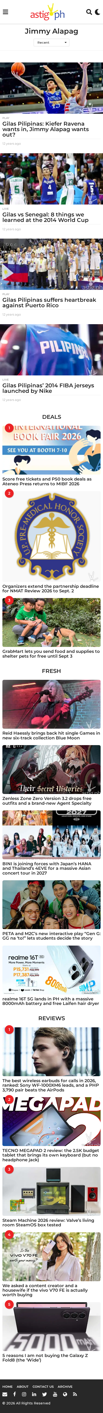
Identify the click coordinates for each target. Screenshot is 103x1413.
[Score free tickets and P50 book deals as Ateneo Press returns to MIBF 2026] (51, 450)
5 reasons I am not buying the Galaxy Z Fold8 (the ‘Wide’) (45, 1358)
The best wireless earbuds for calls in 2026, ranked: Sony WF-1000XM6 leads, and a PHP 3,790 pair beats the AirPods (50, 1085)
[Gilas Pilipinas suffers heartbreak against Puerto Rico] (51, 264)
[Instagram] (24, 1394)
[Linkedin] (34, 1394)
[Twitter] (44, 1394)
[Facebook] (14, 1394)
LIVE (5, 208)
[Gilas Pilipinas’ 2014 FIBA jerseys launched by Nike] (51, 349)
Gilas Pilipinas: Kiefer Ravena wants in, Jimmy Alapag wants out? (45, 129)
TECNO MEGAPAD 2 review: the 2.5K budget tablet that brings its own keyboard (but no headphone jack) (50, 1155)
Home (7, 1386)
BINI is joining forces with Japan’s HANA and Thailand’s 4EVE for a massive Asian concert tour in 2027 (46, 868)
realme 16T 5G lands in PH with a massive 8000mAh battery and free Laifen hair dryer (50, 1001)
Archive (65, 1386)
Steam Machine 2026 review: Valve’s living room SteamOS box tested (48, 1223)
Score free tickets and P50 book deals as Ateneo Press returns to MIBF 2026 (47, 481)
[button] (5, 12)
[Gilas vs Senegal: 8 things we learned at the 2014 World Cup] (51, 179)
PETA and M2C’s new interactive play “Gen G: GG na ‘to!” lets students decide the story (51, 936)
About (23, 1386)
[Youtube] (55, 1394)
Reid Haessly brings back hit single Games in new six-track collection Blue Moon (51, 735)
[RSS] (75, 1394)
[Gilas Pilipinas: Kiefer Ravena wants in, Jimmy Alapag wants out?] (51, 88)
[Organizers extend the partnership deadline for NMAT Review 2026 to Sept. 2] (51, 536)
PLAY (5, 118)
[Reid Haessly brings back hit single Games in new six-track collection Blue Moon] (51, 704)
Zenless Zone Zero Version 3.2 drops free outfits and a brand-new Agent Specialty (47, 801)
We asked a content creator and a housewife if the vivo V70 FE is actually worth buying (45, 1290)
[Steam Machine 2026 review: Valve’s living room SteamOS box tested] (51, 1191)
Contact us (43, 1386)
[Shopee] (65, 1394)
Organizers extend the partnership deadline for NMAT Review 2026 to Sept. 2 (50, 589)
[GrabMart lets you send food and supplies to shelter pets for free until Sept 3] (51, 622)
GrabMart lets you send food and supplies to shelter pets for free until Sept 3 (51, 654)
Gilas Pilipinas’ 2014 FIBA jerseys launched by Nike (48, 388)
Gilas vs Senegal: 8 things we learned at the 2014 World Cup (45, 217)
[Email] (4, 1394)
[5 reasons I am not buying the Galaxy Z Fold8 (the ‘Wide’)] (51, 1326)
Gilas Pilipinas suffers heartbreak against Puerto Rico (49, 303)
